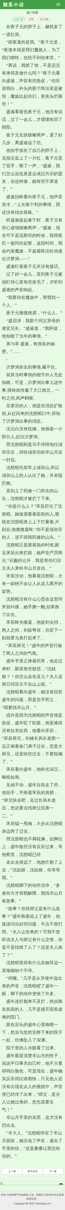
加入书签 (44, 19)
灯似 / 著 (19, 19)
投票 (31, 19)
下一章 (53, 1171)
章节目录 (32, 1171)
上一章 (12, 1171)
